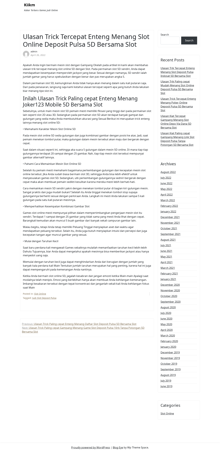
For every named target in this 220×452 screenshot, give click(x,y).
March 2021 (168, 268)
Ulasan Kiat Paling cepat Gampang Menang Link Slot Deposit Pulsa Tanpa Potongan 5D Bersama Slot (177, 139)
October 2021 (169, 228)
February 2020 (169, 341)
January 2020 (168, 347)
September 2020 (171, 301)
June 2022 (166, 183)
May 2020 (166, 324)
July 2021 (166, 245)
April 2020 (167, 330)
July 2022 (166, 177)
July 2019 (166, 380)
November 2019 (170, 358)
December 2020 (170, 285)
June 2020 (166, 318)
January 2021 (168, 279)
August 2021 (168, 239)
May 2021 (166, 256)
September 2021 (171, 234)
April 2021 (167, 262)
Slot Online (40, 293)
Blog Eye (118, 447)
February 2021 (169, 273)
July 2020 (166, 313)
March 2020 (168, 335)
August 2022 (168, 172)
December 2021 (170, 217)
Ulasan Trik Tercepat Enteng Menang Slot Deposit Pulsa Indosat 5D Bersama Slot (178, 72)
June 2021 (166, 251)
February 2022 (169, 206)
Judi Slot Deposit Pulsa (44, 297)
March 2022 (168, 200)
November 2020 (170, 290)
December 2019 (170, 352)
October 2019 (169, 363)
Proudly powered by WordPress (90, 447)
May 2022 (166, 189)
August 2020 (168, 307)
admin (34, 51)
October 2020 (169, 296)
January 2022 (168, 211)
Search (165, 34)
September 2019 (171, 369)
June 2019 (166, 386)
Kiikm (29, 5)
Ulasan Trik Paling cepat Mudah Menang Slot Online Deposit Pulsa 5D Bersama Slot (177, 87)
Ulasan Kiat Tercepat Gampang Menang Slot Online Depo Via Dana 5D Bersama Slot (176, 121)
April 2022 (167, 194)
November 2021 (170, 223)
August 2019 (168, 375)
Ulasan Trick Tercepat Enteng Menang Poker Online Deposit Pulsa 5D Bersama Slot (178, 104)
